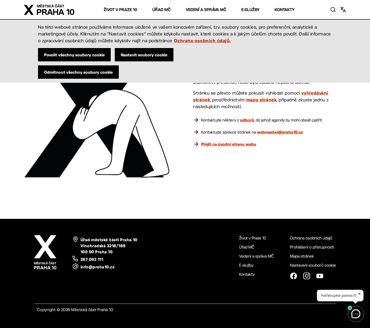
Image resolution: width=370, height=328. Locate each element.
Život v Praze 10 (120, 9)
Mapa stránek (302, 256)
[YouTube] (319, 275)
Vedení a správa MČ (206, 9)
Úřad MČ (161, 9)
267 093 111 (92, 259)
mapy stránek (261, 99)
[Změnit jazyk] (343, 10)
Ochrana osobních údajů (311, 238)
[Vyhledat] (333, 10)
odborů (247, 120)
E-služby (250, 9)
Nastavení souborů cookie (313, 265)
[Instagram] (306, 275)
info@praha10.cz (98, 267)
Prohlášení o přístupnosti (312, 247)
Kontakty (284, 9)
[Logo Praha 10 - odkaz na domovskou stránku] (49, 9)
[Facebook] (293, 275)
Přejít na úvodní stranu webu (228, 144)
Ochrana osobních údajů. (202, 40)
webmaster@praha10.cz (280, 132)
